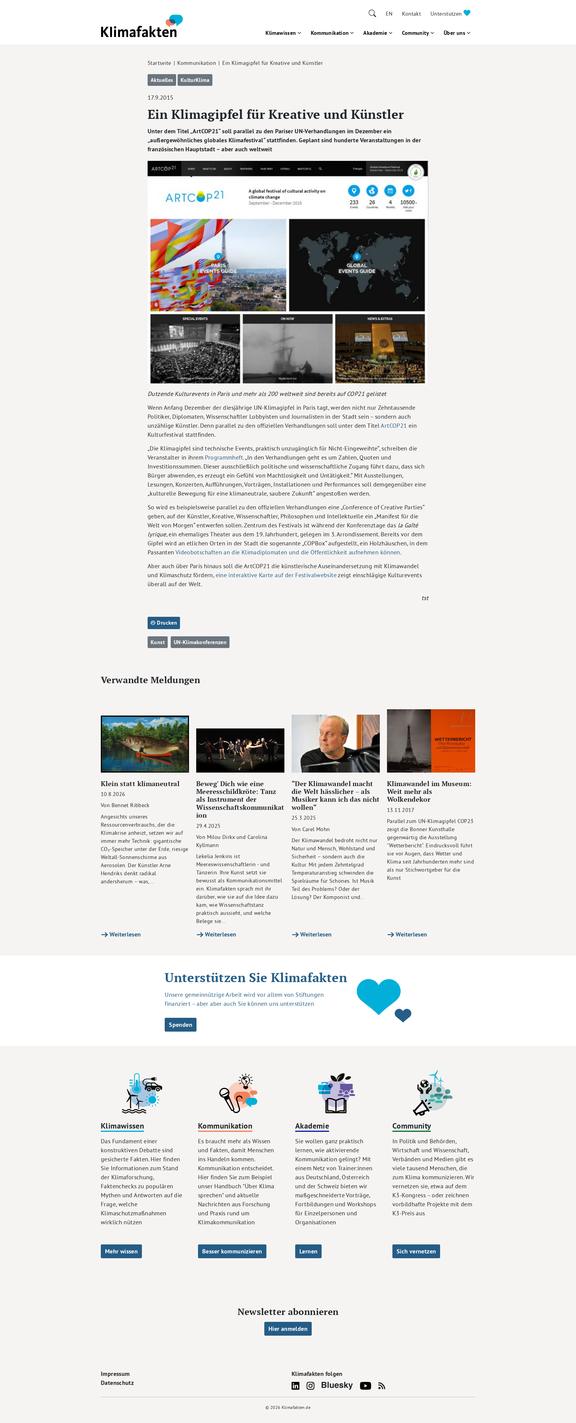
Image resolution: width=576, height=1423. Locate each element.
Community (415, 32)
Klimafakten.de (296, 1407)
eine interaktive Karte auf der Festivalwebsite (276, 575)
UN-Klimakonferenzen (200, 642)
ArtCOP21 (394, 425)
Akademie (375, 32)
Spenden (180, 1025)
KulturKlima (195, 80)
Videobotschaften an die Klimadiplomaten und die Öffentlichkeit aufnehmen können (288, 552)
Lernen (308, 1251)
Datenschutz (117, 1383)
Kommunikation (330, 32)
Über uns (454, 32)
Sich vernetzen (416, 1251)
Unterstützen (447, 13)
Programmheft (224, 457)
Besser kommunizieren (232, 1251)
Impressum (115, 1374)
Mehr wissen (121, 1251)
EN (389, 13)
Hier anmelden (288, 1329)
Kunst (158, 642)
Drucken (166, 622)
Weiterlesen (124, 934)
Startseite (159, 62)
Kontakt (411, 13)
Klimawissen (281, 32)
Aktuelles (162, 80)
